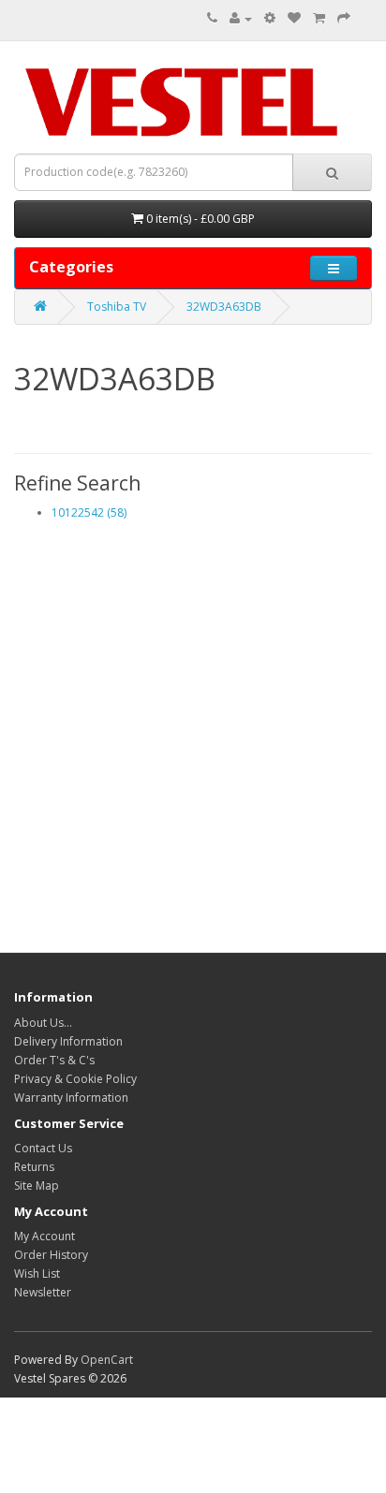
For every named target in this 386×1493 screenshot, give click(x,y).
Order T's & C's (54, 1060)
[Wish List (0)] (294, 18)
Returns (34, 1167)
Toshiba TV (116, 307)
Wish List (37, 1273)
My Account (44, 1236)
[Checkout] (343, 18)
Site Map (36, 1185)
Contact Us (43, 1148)
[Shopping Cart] (319, 18)
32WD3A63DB (223, 307)
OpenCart (107, 1360)
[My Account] (241, 18)
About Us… (43, 1023)
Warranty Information (71, 1097)
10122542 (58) (89, 512)
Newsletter (42, 1292)
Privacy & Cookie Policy (75, 1079)
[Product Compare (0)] (269, 18)
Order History (51, 1255)
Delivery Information (68, 1041)
